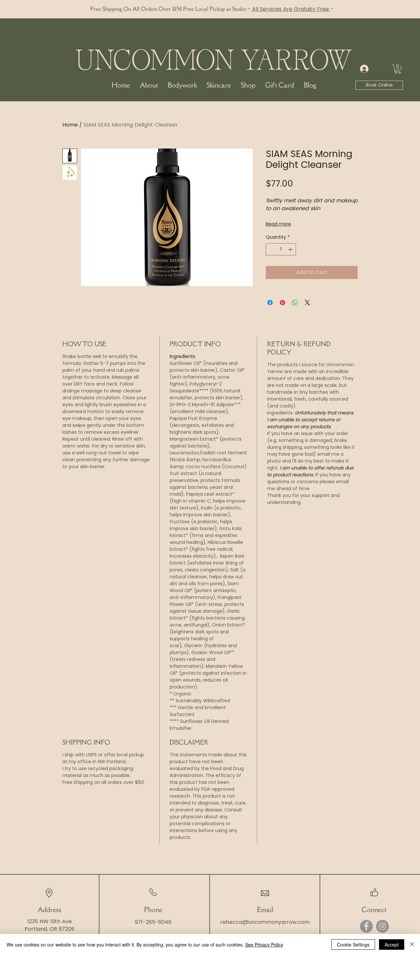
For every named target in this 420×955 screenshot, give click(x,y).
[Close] (412, 944)
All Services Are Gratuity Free (291, 9)
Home (70, 125)
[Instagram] (382, 926)
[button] (397, 69)
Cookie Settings (353, 944)
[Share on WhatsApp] (295, 303)
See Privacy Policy (264, 944)
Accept (392, 944)
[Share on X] (307, 303)
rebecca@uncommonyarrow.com (264, 922)
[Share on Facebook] (270, 303)
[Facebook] (366, 926)
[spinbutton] (281, 249)
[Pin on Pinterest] (282, 303)
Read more (278, 224)
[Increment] (291, 249)
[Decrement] (271, 249)
